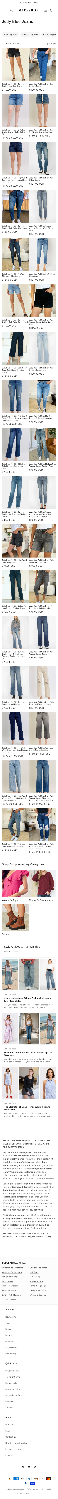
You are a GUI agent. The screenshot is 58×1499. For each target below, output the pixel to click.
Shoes (5, 934)
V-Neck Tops (36, 1277)
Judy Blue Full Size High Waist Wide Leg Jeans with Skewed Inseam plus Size (14, 798)
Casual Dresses (9, 1299)
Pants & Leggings (38, 1286)
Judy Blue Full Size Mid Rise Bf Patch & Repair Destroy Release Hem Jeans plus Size (15, 418)
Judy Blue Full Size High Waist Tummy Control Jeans (41, 653)
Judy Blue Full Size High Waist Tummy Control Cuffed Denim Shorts (41, 322)
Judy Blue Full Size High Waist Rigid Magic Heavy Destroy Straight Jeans (41, 846)
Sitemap (9, 1407)
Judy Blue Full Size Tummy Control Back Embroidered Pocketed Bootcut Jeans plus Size (13, 655)
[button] (5, 10)
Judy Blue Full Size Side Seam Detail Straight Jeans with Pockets (14, 466)
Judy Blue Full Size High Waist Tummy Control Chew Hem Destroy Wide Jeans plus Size (41, 798)
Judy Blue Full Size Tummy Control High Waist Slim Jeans (14, 227)
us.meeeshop (18, 1489)
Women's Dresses (10, 1286)
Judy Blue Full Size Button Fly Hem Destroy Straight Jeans (14, 607)
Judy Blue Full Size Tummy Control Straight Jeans (13, 703)
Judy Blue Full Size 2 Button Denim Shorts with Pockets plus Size (15, 132)
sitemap (9, 1455)
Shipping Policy (12, 1389)
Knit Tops (34, 1272)
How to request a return (16, 1443)
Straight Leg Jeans (30, 35)
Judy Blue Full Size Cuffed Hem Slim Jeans (42, 275)
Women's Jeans (9, 1290)
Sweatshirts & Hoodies (12, 1268)
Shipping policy (38, 1493)
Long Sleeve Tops (10, 1277)
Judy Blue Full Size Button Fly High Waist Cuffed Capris (41, 607)
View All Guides (11, 951)
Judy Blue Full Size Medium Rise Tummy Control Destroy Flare (42, 465)
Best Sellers (7, 1281)
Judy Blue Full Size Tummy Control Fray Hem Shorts (13, 85)
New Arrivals (11, 1317)
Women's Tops (10, 900)
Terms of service (22, 1493)
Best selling (10, 1353)
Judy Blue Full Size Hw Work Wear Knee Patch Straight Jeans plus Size (15, 750)
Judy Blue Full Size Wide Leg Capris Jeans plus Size (41, 749)
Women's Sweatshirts (12, 1272)
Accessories (11, 1347)
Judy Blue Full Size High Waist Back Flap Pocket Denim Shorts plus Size (14, 180)
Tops (7, 1323)
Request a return (13, 1449)
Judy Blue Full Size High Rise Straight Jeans (41, 85)
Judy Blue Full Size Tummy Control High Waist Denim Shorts (15, 321)
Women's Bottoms (38, 1295)
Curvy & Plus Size (38, 1290)
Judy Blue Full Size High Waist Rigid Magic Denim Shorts (14, 561)
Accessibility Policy (14, 1395)
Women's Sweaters (39, 900)
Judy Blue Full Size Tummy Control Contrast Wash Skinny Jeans (41, 228)
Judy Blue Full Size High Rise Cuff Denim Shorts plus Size (41, 131)
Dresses (9, 1329)
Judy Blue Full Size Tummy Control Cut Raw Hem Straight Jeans (14, 514)
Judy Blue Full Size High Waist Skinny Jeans (41, 179)
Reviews (9, 1401)
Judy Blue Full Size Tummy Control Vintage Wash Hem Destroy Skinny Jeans (40, 514)
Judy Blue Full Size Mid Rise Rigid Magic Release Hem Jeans (15, 845)
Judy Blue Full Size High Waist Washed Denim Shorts (41, 561)
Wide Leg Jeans (10, 35)
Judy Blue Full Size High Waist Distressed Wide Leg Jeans (41, 703)
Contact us (10, 1437)
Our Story (10, 1424)
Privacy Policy (12, 1371)
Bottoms (9, 1335)
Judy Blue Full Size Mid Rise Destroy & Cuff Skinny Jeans (40, 417)
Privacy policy (46, 1489)
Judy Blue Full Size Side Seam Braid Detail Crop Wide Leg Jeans (14, 370)
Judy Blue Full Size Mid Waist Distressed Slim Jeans (14, 275)
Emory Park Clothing (11, 1295)
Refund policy (12, 1383)
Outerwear (10, 1341)
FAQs (7, 1431)
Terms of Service (13, 1377)
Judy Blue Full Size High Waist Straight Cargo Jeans (41, 369)
